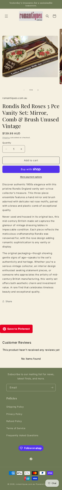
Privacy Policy (14, 414)
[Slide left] (24, 90)
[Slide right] (37, 90)
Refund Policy (14, 421)
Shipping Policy (15, 406)
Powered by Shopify (45, 484)
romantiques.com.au (25, 484)
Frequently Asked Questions (22, 435)
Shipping (6, 137)
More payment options (31, 177)
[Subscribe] (51, 387)
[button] (6, 16)
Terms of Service (15, 428)
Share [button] (9, 301)
